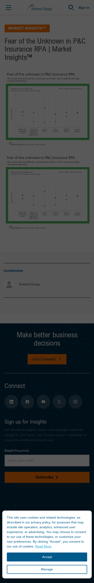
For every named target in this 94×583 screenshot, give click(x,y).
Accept (47, 557)
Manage (47, 569)
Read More (43, 546)
